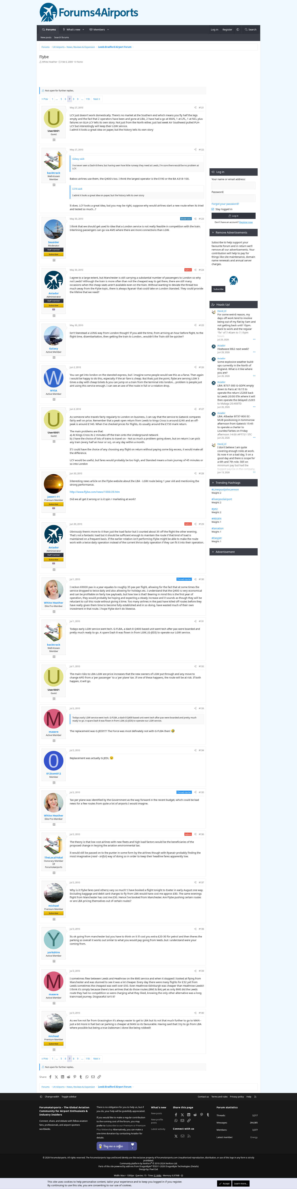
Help (248, 1096)
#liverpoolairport (222, 499)
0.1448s (157, 1175)
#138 (201, 928)
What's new (73, 29)
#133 (201, 708)
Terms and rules (219, 1096)
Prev (45, 98)
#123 (201, 218)
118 (88, 98)
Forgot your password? (225, 203)
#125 (201, 325)
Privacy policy (237, 1096)
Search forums (61, 37)
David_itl (221, 310)
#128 (201, 473)
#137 (201, 882)
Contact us (203, 1096)
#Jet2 (215, 509)
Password (217, 192)
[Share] (195, 107)
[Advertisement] (122, 76)
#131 (201, 621)
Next (95, 98)
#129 (201, 524)
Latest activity (158, 1128)
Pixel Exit (154, 1169)
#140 (201, 1012)
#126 (201, 367)
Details (194, 1166)
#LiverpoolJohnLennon (225, 489)
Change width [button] (52, 1096)
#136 (201, 834)
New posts (46, 37)
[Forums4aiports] (233, 284)
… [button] (57, 98)
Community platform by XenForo (148, 1163)
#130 (201, 579)
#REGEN (216, 518)
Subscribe (218, 289)
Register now (246, 222)
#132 (201, 666)
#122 (201, 149)
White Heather (49, 61)
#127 (201, 409)
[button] (83, 29)
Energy (254, 1137)
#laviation (217, 528)
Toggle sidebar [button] (69, 1096)
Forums (51, 29)
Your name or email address (228, 179)
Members (99, 29)
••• (254, 339)
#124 (201, 269)
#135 (201, 792)
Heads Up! (223, 304)
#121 (201, 107)
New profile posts (157, 1121)
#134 (201, 750)
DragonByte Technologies (178, 1166)
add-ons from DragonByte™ (139, 1166)
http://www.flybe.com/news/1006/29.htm (95, 491)
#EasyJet (217, 538)
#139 (201, 970)
